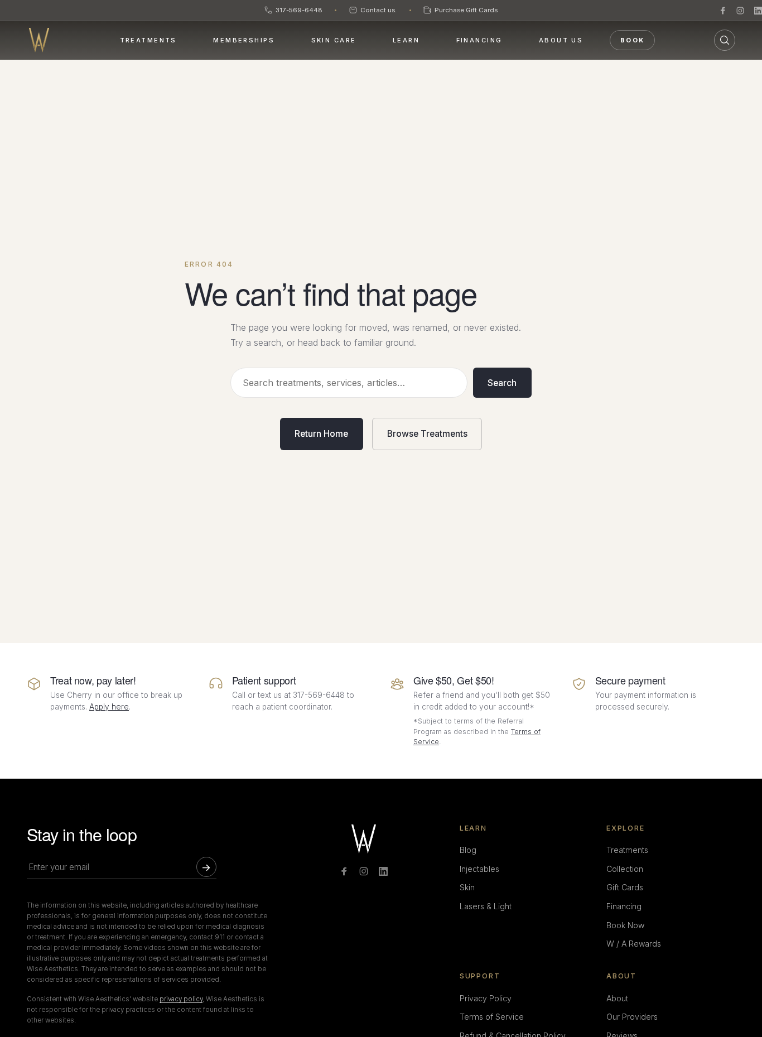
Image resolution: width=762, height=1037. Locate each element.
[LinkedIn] (758, 11)
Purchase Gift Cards (466, 10)
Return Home (321, 433)
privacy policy (181, 999)
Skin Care (333, 40)
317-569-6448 (299, 10)
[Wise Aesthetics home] (39, 40)
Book (632, 40)
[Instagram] (740, 11)
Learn (406, 40)
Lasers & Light (486, 906)
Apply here (109, 706)
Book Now (625, 925)
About (617, 998)
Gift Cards (624, 887)
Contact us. (378, 10)
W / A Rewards (633, 943)
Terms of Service (492, 1016)
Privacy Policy (486, 998)
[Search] (724, 40)
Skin (467, 887)
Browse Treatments (427, 433)
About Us (561, 40)
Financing (479, 40)
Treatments (148, 40)
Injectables (479, 869)
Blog (468, 850)
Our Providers (632, 1016)
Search (502, 383)
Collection (624, 869)
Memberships (243, 40)
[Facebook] (723, 11)
